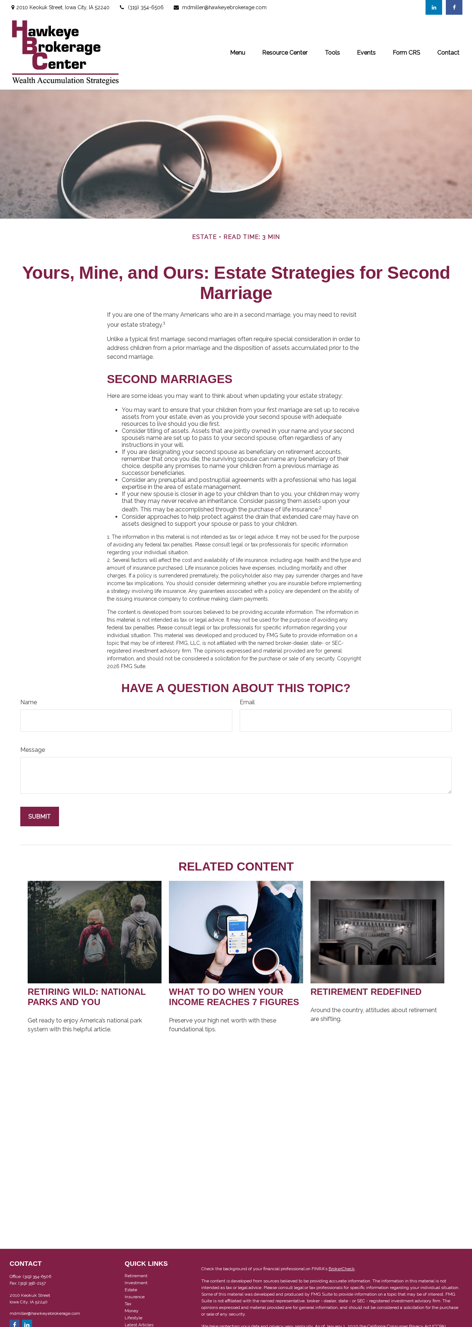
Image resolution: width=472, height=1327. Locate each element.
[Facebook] (454, 7)
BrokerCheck (342, 1268)
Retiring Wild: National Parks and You (87, 997)
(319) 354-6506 (146, 7)
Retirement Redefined (365, 992)
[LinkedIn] (434, 7)
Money (132, 1310)
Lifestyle (133, 1317)
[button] (237, 52)
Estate (131, 1289)
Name (28, 702)
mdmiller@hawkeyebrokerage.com (224, 7)
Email (247, 702)
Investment (136, 1282)
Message (32, 749)
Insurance (135, 1296)
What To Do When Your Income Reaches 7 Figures (234, 997)
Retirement (136, 1275)
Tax (128, 1303)
